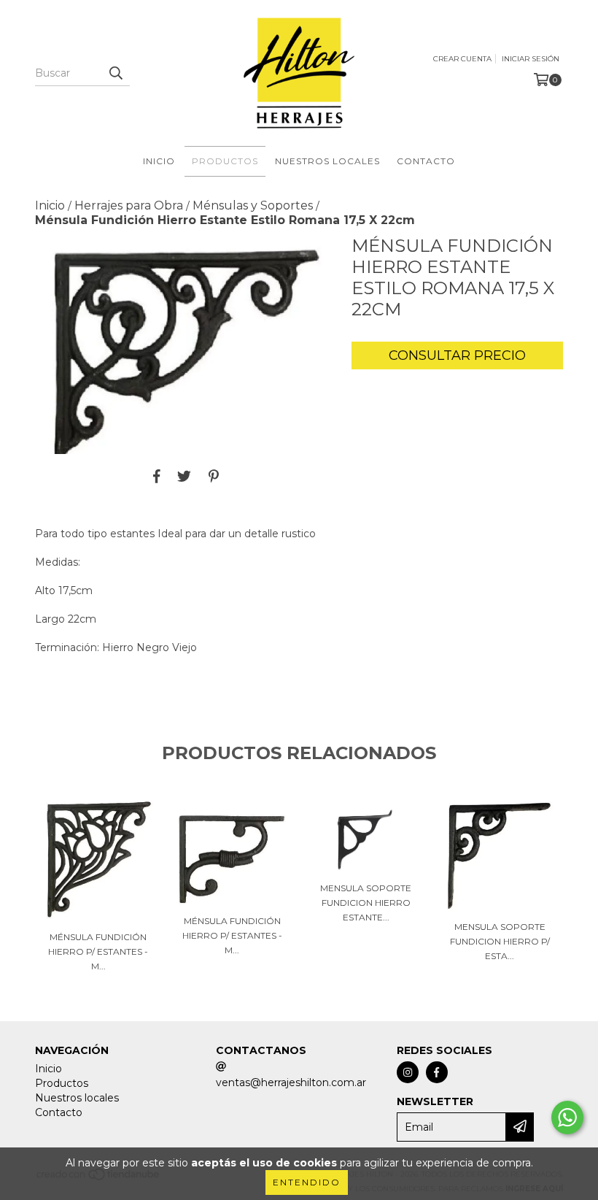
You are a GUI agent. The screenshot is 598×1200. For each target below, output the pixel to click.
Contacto (426, 160)
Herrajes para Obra (128, 205)
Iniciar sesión (530, 59)
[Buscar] (115, 73)
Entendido (307, 1182)
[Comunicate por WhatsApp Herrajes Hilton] (567, 1117)
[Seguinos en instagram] (408, 1072)
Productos (225, 160)
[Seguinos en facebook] (437, 1072)
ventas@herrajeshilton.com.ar (291, 1082)
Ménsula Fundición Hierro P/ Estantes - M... (98, 951)
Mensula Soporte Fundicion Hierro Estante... (365, 902)
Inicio (159, 160)
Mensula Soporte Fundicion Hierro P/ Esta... (500, 941)
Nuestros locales (327, 160)
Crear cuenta (462, 59)
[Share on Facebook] (156, 476)
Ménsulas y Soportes (253, 205)
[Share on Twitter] (184, 476)
